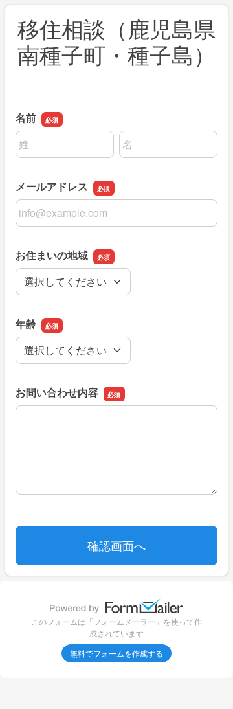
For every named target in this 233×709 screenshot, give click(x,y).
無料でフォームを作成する (116, 652)
